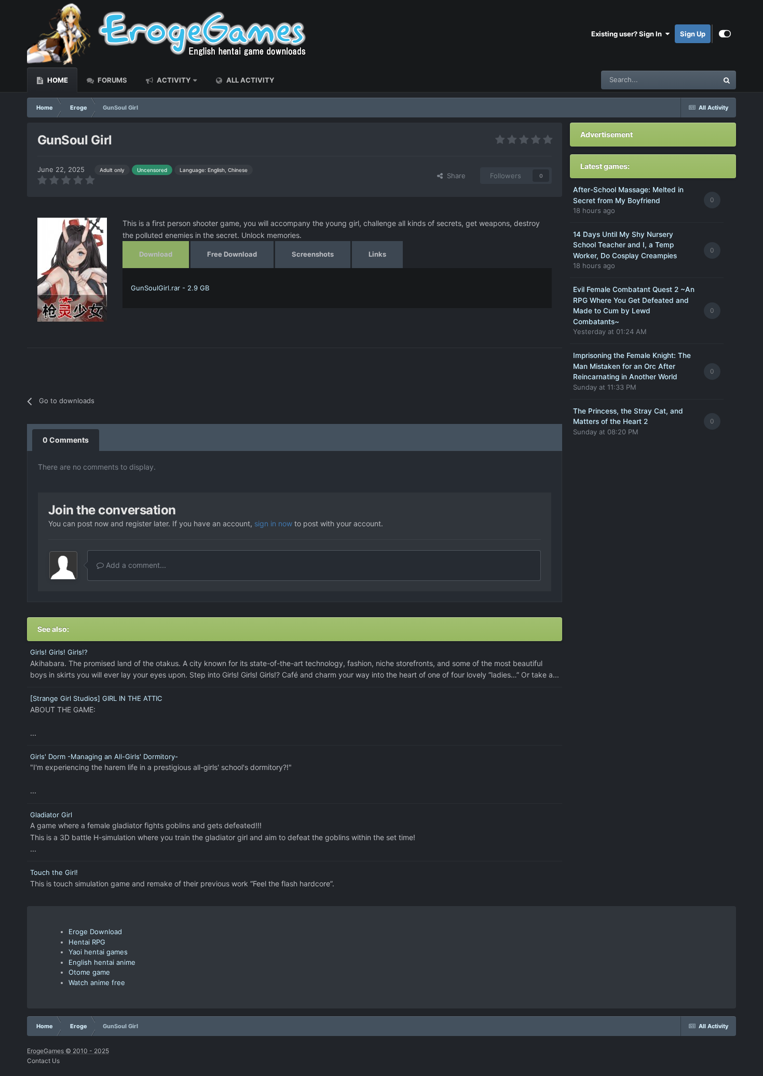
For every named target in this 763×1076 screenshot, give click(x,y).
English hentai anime (102, 962)
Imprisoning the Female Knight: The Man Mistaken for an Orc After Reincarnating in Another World (632, 366)
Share (454, 175)
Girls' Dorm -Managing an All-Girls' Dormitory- (104, 756)
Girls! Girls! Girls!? (59, 652)
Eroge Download (95, 931)
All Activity (249, 80)
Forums (111, 80)
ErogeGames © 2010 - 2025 (68, 1051)
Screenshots (313, 254)
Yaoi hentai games (98, 952)
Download (155, 254)
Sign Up (692, 34)
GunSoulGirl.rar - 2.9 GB (170, 288)
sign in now (273, 523)
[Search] (726, 80)
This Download (681, 80)
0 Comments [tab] (66, 439)
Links (377, 254)
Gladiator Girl (51, 815)
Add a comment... (135, 565)
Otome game (89, 972)
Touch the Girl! (54, 872)
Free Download (232, 254)
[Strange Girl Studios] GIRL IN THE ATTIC (96, 698)
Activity (172, 80)
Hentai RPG (87, 942)
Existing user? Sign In (628, 34)
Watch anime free (97, 982)
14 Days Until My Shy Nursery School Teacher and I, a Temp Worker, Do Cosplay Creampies (625, 245)
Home (57, 80)
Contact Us (43, 1061)
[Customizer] (725, 33)
